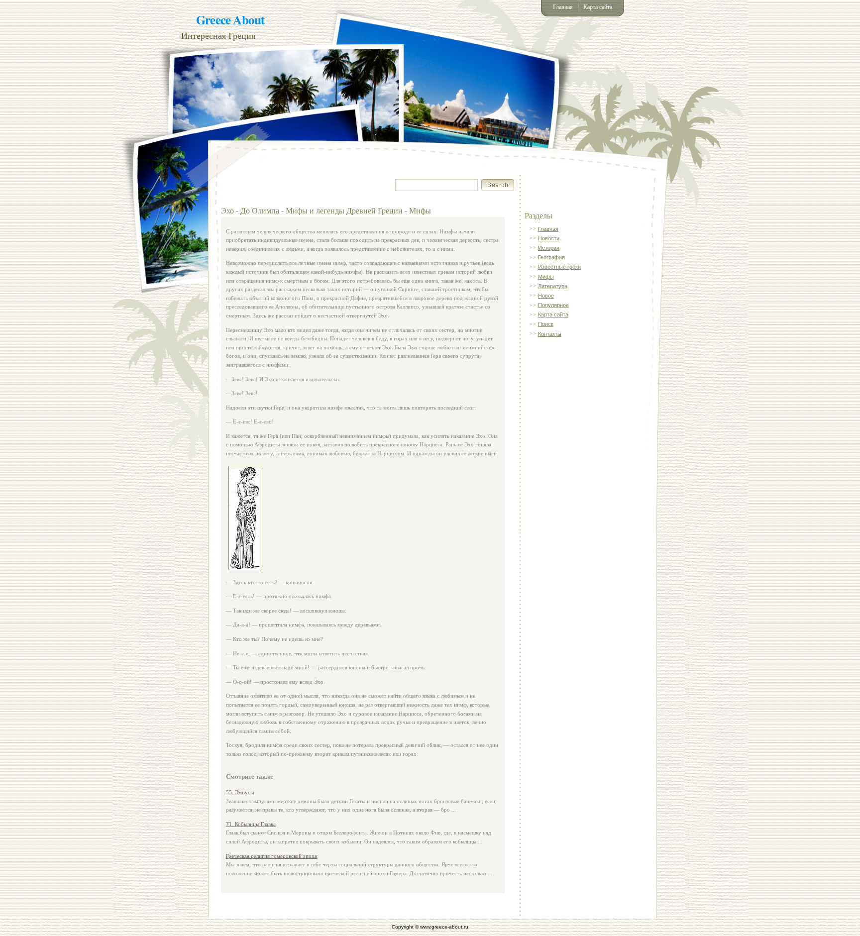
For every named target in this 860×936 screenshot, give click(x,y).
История (548, 248)
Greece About (230, 19)
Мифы (546, 277)
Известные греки (559, 267)
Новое (546, 296)
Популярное (553, 305)
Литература (552, 286)
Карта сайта (597, 6)
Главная (563, 6)
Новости (548, 238)
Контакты (549, 334)
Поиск (545, 324)
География (551, 257)
